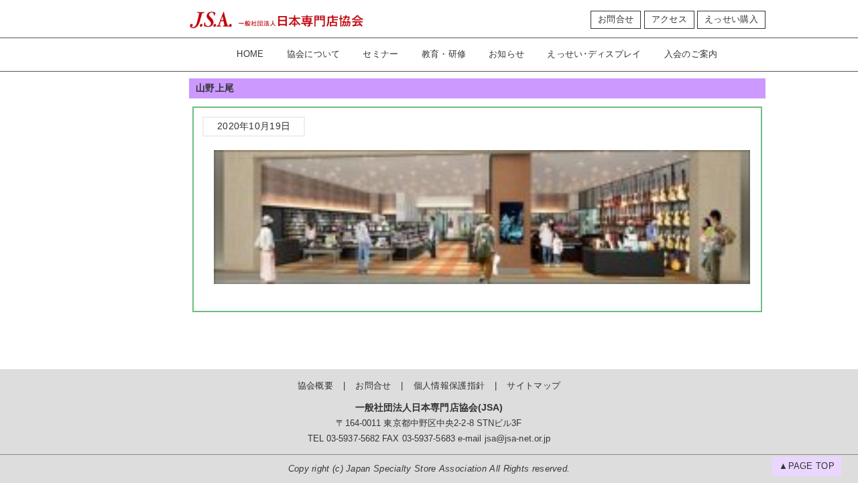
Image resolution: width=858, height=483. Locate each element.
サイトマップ (533, 386)
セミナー (380, 54)
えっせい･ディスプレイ (594, 54)
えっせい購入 (731, 19)
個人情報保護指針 (449, 386)
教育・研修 (444, 54)
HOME (250, 54)
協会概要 (315, 386)
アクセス (669, 19)
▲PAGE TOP (807, 466)
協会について (314, 54)
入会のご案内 (691, 54)
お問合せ (615, 19)
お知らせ (506, 54)
